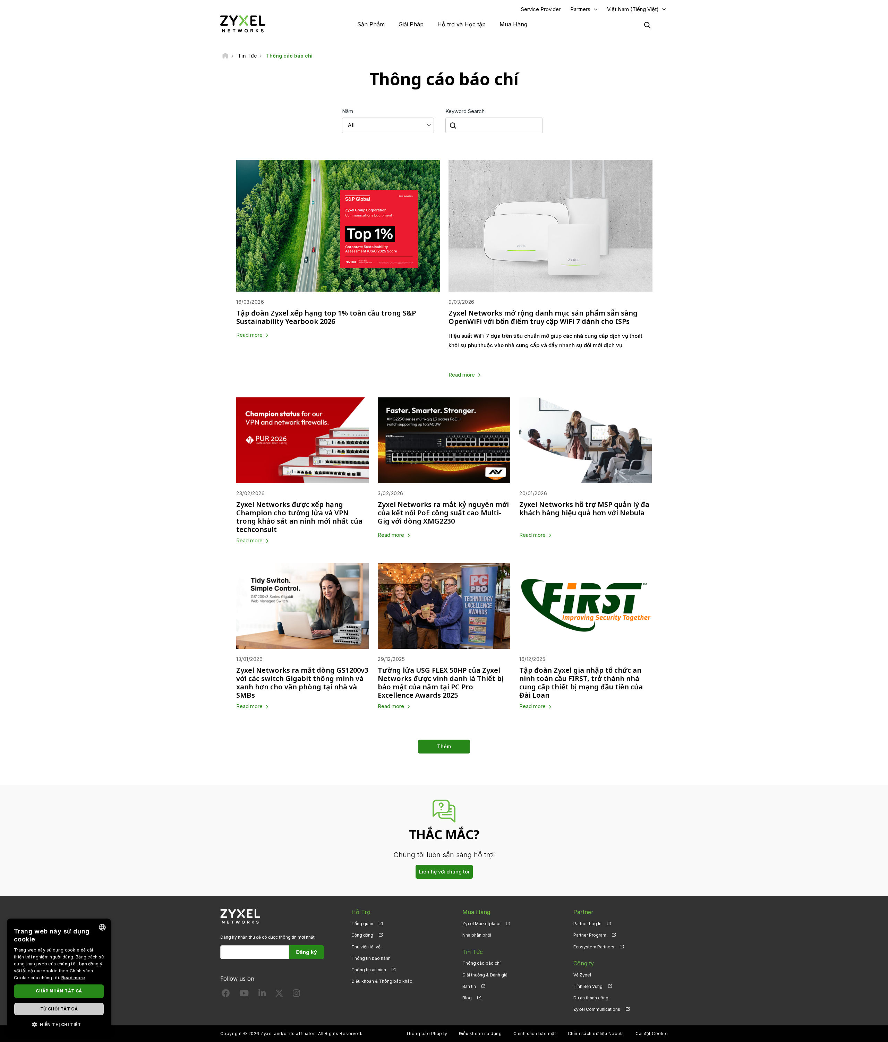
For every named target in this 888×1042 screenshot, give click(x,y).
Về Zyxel (582, 975)
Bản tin (469, 986)
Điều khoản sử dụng (480, 1033)
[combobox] (102, 927)
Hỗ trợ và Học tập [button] (461, 24)
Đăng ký (306, 952)
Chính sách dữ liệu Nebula (596, 1033)
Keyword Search (465, 111)
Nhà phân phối (476, 935)
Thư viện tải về (366, 946)
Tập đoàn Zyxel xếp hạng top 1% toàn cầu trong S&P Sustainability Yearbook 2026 (326, 317)
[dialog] (59, 977)
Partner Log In (587, 923)
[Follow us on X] (279, 994)
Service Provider (541, 9)
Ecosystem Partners (593, 946)
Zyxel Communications (596, 1009)
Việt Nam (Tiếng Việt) (633, 9)
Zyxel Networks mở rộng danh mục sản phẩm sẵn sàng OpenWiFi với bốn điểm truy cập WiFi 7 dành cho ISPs (543, 317)
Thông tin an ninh (368, 969)
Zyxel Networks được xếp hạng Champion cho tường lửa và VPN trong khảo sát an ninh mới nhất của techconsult (299, 517)
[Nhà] (225, 56)
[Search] (647, 25)
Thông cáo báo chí (481, 963)
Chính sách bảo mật (534, 1033)
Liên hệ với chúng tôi (444, 872)
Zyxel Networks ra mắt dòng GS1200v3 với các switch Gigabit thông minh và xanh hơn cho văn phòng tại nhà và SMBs (302, 682)
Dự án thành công (590, 997)
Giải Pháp (411, 24)
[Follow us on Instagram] (296, 994)
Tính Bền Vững (588, 986)
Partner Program (589, 935)
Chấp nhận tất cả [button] (59, 990)
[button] (59, 1024)
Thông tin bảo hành (371, 958)
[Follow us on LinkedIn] (262, 994)
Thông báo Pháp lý (426, 1033)
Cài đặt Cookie (651, 1033)
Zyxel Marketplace (481, 923)
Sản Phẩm (371, 24)
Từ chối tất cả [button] (59, 1008)
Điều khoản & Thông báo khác (381, 981)
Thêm (444, 746)
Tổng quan (362, 923)
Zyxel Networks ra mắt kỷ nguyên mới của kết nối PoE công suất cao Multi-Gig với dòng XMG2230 (443, 513)
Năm (347, 111)
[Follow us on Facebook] (226, 994)
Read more (249, 334)
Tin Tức (472, 951)
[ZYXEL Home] (242, 23)
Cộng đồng (362, 935)
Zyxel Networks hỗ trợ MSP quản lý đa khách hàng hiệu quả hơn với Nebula (584, 508)
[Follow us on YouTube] (244, 994)
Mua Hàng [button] (513, 24)
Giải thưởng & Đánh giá (484, 975)
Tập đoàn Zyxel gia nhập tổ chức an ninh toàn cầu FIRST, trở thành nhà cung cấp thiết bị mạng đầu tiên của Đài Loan (581, 682)
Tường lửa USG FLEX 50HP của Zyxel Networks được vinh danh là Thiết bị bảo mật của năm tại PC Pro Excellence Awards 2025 (441, 682)
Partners (580, 9)
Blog (467, 997)
